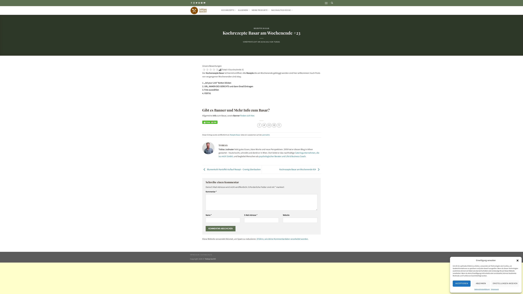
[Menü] (326, 3)
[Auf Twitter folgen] (196, 3)
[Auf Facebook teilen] (259, 125)
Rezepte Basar (261, 28)
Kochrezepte (227, 10)
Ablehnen (481, 283)
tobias (277, 42)
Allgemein (243, 10)
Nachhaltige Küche (281, 10)
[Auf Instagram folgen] (194, 3)
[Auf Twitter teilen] (264, 125)
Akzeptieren (461, 283)
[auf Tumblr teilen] (279, 125)
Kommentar (211, 191)
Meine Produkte (260, 10)
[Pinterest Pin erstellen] (274, 125)
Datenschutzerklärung (482, 289)
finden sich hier (247, 115)
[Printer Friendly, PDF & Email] (210, 122)
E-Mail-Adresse (250, 215)
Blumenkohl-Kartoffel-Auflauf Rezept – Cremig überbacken (234, 169)
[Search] (332, 3)
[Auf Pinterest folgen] (202, 3)
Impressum (495, 289)
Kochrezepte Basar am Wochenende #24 (297, 169)
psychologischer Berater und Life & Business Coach (282, 156)
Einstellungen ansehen (505, 283)
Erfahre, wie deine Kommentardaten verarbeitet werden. (282, 239)
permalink (266, 135)
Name (209, 215)
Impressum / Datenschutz (201, 255)
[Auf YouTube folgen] (204, 3)
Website (286, 215)
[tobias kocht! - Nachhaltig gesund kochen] (203, 10)
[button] (517, 260)
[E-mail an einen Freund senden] (269, 125)
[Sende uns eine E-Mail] (199, 3)
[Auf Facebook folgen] (191, 3)
